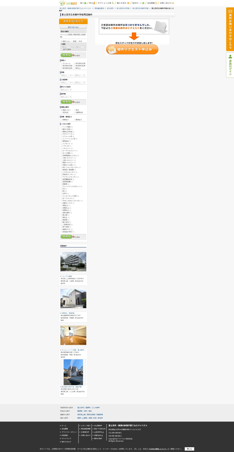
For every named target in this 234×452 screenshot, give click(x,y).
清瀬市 (87, 407)
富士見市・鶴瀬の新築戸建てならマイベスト (127, 425)
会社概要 (151, 3)
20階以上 (67, 210)
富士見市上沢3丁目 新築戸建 (72, 387)
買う (82, 3)
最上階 (66, 215)
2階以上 (66, 205)
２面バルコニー (69, 158)
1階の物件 (67, 213)
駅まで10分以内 (99, 429)
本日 (77, 110)
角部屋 (66, 220)
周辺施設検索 (86, 429)
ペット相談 (68, 127)
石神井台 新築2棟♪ (68, 313)
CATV (66, 193)
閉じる (189, 449)
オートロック (68, 198)
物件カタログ (66, 442)
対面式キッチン (69, 174)
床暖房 (66, 184)
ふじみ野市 (96, 407)
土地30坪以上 (99, 432)
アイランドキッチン (71, 177)
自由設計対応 (68, 232)
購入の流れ (121, 3)
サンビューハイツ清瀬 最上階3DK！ (74, 350)
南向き (66, 217)
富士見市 (80, 407)
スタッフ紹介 (86, 425)
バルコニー (68, 148)
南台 (90, 411)
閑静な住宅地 (68, 132)
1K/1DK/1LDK (80, 63)
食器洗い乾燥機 (69, 170)
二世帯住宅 (68, 224)
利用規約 (65, 435)
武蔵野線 (99, 414)
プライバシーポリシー (69, 432)
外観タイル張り (69, 165)
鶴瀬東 (79, 411)
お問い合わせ (165, 3)
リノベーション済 (70, 139)
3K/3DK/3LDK (80, 66)
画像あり (66, 120)
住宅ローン (137, 3)
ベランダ (67, 146)
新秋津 (100, 418)
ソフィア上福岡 (67, 276)
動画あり (79, 120)
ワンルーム (66, 63)
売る (91, 3)
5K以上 (78, 68)
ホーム (64, 425)
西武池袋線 (91, 414)
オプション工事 (104, 3)
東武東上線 (81, 414)
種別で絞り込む (73, 27)
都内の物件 (98, 438)
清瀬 (90, 418)
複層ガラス (68, 229)
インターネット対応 (71, 196)
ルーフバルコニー (70, 151)
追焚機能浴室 (68, 179)
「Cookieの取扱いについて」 (157, 449)
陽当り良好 (68, 129)
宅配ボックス (68, 203)
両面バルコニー (69, 162)
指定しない (67, 41)
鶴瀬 (79, 418)
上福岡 (84, 418)
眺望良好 (67, 141)
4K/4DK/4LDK (67, 68)
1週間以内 (79, 112)
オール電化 (68, 153)
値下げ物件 (67, 49)
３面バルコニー (69, 160)
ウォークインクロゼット (72, 186)
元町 (85, 411)
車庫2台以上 (98, 435)
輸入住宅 (67, 222)
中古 (80, 41)
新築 (74, 41)
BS (65, 191)
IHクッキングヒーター (71, 167)
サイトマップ (66, 438)
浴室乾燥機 (68, 182)
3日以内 (65, 112)
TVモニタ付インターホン (73, 201)
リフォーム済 (68, 136)
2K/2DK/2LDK (67, 66)
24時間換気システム (71, 155)
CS (65, 189)
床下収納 (67, 227)
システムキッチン (70, 172)
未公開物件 (98, 425)
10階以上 (67, 208)
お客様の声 (85, 432)
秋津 (94, 418)
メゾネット (68, 143)
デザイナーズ (68, 134)
